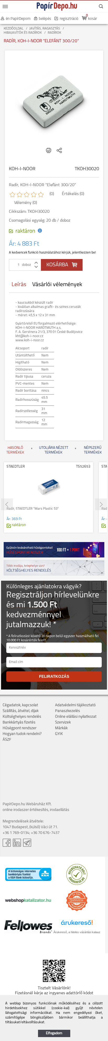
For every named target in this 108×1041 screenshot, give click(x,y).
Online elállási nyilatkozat (75, 717)
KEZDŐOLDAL (13, 28)
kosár (92, 19)
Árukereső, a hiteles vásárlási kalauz (76, 932)
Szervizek (63, 723)
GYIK (59, 734)
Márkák (61, 728)
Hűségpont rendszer (19, 728)
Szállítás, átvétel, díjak (21, 711)
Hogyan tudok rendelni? (22, 734)
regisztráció (69, 19)
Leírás (19, 285)
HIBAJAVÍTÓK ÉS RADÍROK (23, 32)
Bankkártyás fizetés (19, 723)
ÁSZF (7, 740)
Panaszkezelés (67, 711)
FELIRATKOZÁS (54, 676)
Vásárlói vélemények (57, 285)
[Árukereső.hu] (76, 884)
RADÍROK (54, 32)
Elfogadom (54, 1033)
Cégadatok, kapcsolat (20, 705)
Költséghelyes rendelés (22, 717)
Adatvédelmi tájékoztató (75, 705)
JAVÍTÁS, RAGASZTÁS (44, 28)
